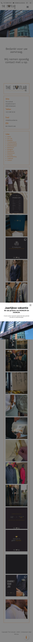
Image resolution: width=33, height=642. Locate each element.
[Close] (30, 305)
